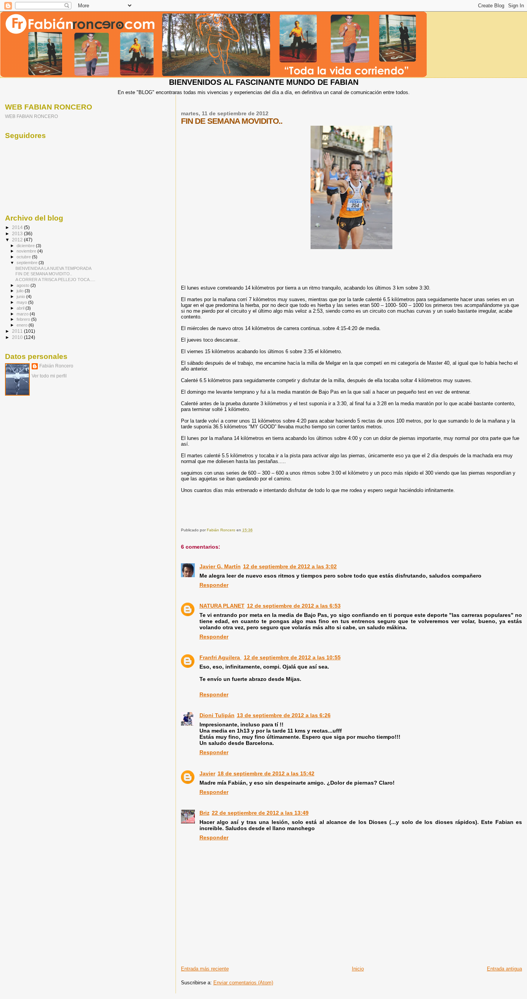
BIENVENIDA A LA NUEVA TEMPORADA (53, 268)
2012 (18, 239)
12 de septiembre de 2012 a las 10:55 (292, 657)
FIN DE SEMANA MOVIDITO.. (43, 273)
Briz (204, 813)
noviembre (27, 251)
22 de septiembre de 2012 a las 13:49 (260, 813)
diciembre (26, 245)
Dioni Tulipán (217, 715)
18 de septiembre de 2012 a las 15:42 (266, 773)
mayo (22, 302)
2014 (18, 227)
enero (23, 325)
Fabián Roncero (56, 366)
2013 (18, 233)
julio (21, 290)
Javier (207, 773)
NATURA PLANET (222, 606)
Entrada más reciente (205, 969)
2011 (18, 331)
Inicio (358, 969)
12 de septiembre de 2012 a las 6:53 (294, 606)
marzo (23, 314)
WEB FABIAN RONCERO (31, 116)
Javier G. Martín (220, 566)
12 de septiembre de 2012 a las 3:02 (290, 566)
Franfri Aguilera (220, 657)
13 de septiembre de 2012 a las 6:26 (284, 715)
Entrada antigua (504, 969)
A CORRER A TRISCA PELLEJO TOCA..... (55, 279)
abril (21, 308)
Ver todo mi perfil (49, 376)
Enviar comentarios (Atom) (243, 983)
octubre (24, 256)
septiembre (28, 262)
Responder (213, 585)
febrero (24, 319)
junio (21, 296)
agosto (23, 285)
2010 (18, 337)
